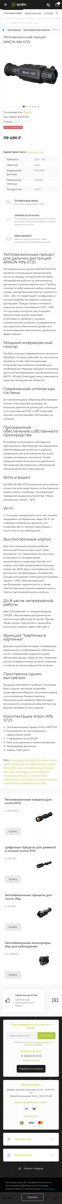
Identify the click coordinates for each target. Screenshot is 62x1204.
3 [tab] (29, 106)
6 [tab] (38, 106)
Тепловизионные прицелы (37, 30)
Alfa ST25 (35, 760)
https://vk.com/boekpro (26, 1109)
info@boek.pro (31, 1116)
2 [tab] (27, 106)
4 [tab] (32, 106)
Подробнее (48, 1188)
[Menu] (5, 4)
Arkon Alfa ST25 (19, 760)
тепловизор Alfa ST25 (16, 775)
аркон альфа (38, 783)
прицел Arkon (39, 775)
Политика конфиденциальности (37, 1042)
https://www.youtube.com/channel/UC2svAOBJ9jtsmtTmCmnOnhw (34, 1109)
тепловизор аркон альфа (18, 779)
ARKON (27, 112)
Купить (13, 831)
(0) (15, 122)
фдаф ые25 (17, 763)
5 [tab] (35, 106)
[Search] (5, 22)
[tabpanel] (31, 73)
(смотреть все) (35, 152)
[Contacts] (48, 4)
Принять (33, 1197)
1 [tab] (24, 106)
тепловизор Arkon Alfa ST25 (32, 771)
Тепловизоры (14, 30)
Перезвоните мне (31, 1060)
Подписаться (46, 1035)
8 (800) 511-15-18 (32, 1056)
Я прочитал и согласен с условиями (33, 1043)
